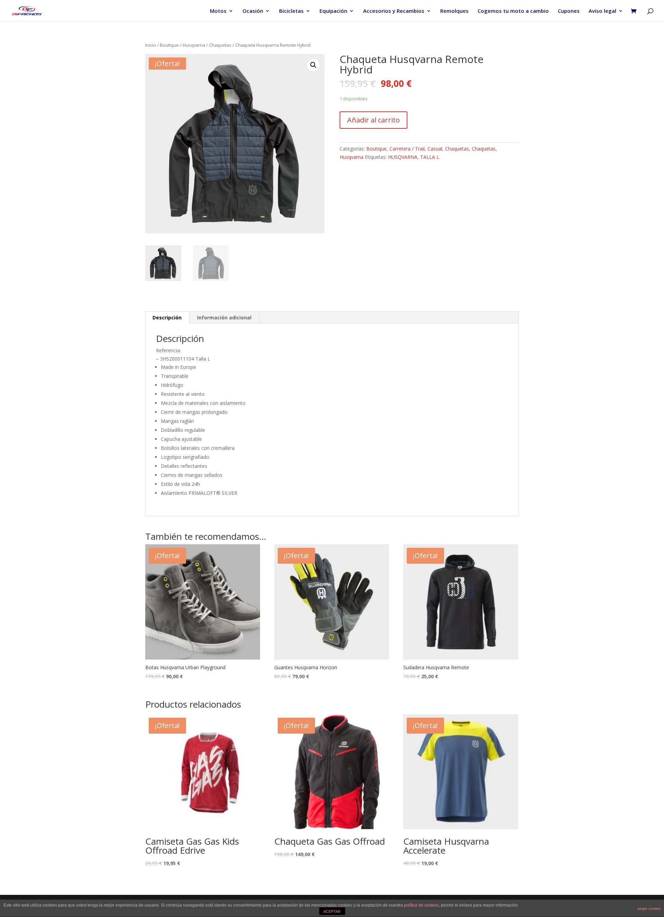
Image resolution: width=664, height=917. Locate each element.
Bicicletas (291, 11)
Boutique (169, 45)
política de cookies (421, 905)
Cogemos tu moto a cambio (513, 11)
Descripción (167, 317)
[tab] (167, 318)
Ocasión (252, 11)
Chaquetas (220, 45)
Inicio (150, 45)
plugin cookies (649, 908)
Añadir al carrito (373, 120)
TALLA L (429, 157)
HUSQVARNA (402, 157)
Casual (434, 148)
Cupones (569, 11)
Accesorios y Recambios (393, 11)
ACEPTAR (332, 911)
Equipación (333, 11)
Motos (218, 11)
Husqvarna (194, 45)
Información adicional (224, 317)
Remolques (454, 11)
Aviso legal (602, 11)
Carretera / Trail (407, 148)
